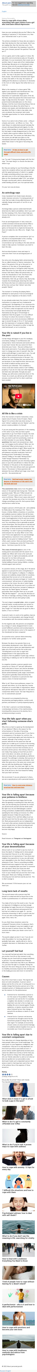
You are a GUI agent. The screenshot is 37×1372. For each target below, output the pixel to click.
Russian (2, 1371)
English (4, 11)
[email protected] (23, 5)
